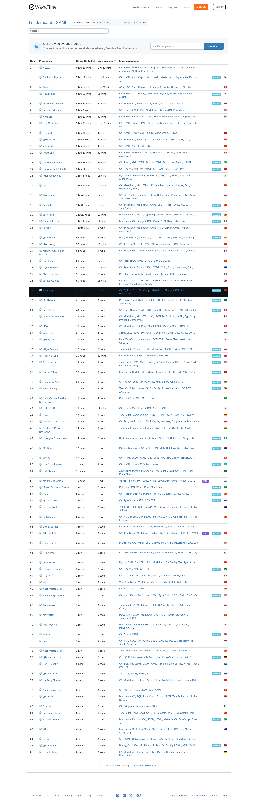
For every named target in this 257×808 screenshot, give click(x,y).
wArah (46, 634)
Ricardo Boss (50, 752)
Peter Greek (49, 543)
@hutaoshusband (52, 657)
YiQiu (46, 326)
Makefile (168, 719)
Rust (168, 204)
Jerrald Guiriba (51, 280)
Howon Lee (49, 93)
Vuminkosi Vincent (53, 103)
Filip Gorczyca (51, 123)
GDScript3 (163, 605)
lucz (45, 641)
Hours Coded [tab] (82, 22)
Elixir (174, 349)
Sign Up (201, 6)
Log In (219, 6)
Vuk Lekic (48, 333)
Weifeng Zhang (51, 680)
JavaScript (125, 156)
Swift (134, 729)
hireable (216, 77)
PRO (205, 481)
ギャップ (48, 575)
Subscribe (212, 46)
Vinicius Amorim (51, 719)
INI (180, 237)
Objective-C (176, 382)
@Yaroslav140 (51, 500)
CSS (149, 146)
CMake (172, 552)
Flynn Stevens (51, 267)
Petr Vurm (48, 552)
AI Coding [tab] (124, 22)
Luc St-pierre (50, 310)
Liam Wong (49, 244)
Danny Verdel (50, 526)
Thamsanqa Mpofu (53, 595)
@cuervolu (49, 605)
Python (193, 77)
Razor (156, 103)
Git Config (172, 87)
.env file (182, 274)
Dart (176, 169)
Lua (157, 123)
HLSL (180, 552)
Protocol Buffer (155, 195)
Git (138, 326)
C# (120, 67)
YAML (156, 77)
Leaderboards (140, 7)
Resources (125, 188)
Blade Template (146, 300)
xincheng (48, 290)
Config (122, 608)
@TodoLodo (49, 237)
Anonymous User (52, 588)
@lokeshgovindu (52, 175)
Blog (88, 795)
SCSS (190, 349)
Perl (142, 110)
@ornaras (48, 195)
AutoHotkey (125, 179)
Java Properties (173, 195)
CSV (192, 195)
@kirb (46, 729)
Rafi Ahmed (49, 471)
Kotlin (135, 116)
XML (147, 67)
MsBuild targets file (142, 71)
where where (50, 146)
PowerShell (153, 93)
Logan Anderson (52, 110)
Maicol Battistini (51, 274)
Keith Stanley (50, 388)
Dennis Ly (48, 133)
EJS (190, 543)
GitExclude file (168, 67)
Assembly (142, 657)
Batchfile (174, 93)
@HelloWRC (50, 139)
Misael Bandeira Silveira (56, 487)
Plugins (172, 7)
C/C (161, 739)
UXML (141, 250)
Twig (156, 274)
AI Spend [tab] (141, 22)
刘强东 (46, 457)
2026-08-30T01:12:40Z (147, 765)
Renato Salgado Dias (54, 569)
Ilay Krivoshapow (52, 464)
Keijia (46, 739)
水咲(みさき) (50, 624)
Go (125, 195)
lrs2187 (47, 227)
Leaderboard (40, 22)
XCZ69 (47, 67)
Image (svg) (159, 87)
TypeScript (129, 204)
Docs (185, 7)
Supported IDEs (180, 795)
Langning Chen (51, 713)
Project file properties (163, 185)
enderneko (49, 562)
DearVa (47, 185)
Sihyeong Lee (50, 362)
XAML (61, 22)
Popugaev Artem (52, 382)
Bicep (170, 221)
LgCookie (48, 204)
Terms (57, 795)
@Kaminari (49, 696)
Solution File (187, 244)
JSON (180, 67)
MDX (135, 333)
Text (149, 77)
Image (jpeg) (131, 365)
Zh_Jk (46, 494)
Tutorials (99, 795)
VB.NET (161, 300)
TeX (154, 494)
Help (224, 795)
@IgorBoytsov (50, 349)
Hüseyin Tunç (50, 355)
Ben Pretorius (50, 663)
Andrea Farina (51, 221)
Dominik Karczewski (54, 421)
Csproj (154, 67)
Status (214, 795)
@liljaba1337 (50, 673)
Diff (156, 260)
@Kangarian (50, 745)
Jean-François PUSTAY (56, 316)
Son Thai (48, 260)
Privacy (68, 795)
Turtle (164, 582)
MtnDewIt (48, 448)
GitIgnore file (181, 77)
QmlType (169, 739)
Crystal (47, 706)
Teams (158, 7)
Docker (150, 162)
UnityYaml (166, 250)
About (79, 795)
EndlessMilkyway (52, 77)
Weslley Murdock (52, 162)
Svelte (190, 415)
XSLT (148, 641)
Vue (167, 274)
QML (128, 739)
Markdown (137, 67)
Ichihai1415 (49, 408)
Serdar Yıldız (50, 372)
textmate (165, 421)
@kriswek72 (49, 533)
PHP (121, 274)
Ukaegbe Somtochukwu (56, 438)
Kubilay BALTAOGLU (54, 169)
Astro (122, 333)
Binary (141, 87)
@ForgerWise (50, 339)
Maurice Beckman (53, 480)
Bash (177, 103)
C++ (149, 87)
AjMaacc (47, 116)
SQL (189, 110)
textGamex (49, 516)
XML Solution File (128, 198)
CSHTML (145, 569)
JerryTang (48, 214)
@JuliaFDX (49, 87)
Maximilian (49, 614)
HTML (183, 87)
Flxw (45, 415)
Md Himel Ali (49, 300)
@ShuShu (48, 152)
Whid (45, 582)
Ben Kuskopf (50, 507)
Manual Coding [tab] (103, 22)
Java (121, 650)
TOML (175, 204)
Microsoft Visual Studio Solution (136, 284)
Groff (128, 388)
